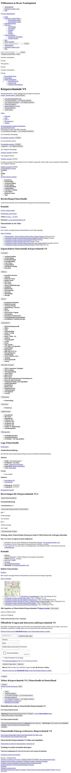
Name (4, 643)
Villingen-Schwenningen (16, 464)
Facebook (3, 766)
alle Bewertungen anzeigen (9, 177)
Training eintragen (9, 35)
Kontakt (10, 33)
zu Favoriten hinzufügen (11, 695)
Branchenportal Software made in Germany (23, 770)
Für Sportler (11, 28)
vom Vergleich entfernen (27, 102)
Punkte (10, 32)
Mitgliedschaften (5, 411)
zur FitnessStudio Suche (8, 128)
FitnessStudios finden (14, 20)
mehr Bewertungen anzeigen (9, 531)
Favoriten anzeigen (10, 697)
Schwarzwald (8, 482)
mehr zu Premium (6, 233)
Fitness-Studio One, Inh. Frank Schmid (34, 243)
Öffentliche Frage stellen (11, 702)
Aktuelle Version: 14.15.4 (52, 770)
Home (6, 17)
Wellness (3, 272)
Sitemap (31, 765)
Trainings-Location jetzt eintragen (10, 754)
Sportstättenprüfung (10, 23)
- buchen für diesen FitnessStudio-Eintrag (15, 725)
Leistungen (4, 253)
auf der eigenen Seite (55, 723)
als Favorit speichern (10, 100)
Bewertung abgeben (10, 104)
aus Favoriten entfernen (26, 695)
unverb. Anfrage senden (8, 95)
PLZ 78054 (16, 462)
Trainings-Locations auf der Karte (10, 759)
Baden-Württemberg (19, 466)
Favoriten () (9, 743)
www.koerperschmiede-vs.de (12, 98)
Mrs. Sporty (26, 598)
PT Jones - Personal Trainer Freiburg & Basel (36, 601)
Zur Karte (7, 562)
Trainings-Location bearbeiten (9, 763)
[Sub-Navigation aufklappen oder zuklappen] (11, 25)
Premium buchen (13, 38)
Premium (10, 30)
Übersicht (7, 116)
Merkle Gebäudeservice (30, 599)
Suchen (26, 43)
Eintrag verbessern (10, 108)
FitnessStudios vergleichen (12, 701)
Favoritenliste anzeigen (8, 137)
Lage (5, 118)
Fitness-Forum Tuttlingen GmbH (32, 238)
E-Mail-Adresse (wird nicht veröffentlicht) (14, 647)
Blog (5, 40)
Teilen (6, 691)
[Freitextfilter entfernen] (19, 52)
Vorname (4, 639)
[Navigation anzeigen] (1, 688)
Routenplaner (5, 447)
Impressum (9, 765)
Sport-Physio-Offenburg (30, 604)
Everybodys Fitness (29, 245)
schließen (17, 137)
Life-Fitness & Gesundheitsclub (30, 596)
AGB (21, 658)
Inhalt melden (8, 110)
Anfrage (6, 123)
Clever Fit (26, 241)
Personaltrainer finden (14, 22)
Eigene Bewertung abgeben (8, 498)
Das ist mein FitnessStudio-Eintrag (21, 735)
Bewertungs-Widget (24, 763)
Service (3, 299)
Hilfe (5, 10)
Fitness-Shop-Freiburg (29, 603)
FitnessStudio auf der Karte (9, 213)
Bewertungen (8, 121)
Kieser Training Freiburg (37, 236)
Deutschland (12, 468)
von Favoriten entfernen (24, 100)
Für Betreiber (12, 27)
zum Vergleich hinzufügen (12, 102)
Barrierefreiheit (9, 7)
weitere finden (43, 713)
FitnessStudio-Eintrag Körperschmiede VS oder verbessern (21, 723)
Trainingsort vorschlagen (15, 37)
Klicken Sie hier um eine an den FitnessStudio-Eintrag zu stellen (25, 631)
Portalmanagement (36, 763)
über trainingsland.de (46, 759)
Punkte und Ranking (17, 761)
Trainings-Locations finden (12, 18)
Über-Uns (7, 25)
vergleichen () (25, 743)
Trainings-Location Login (11, 9)
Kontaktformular (9, 547)
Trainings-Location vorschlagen (32, 761)
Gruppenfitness (5, 323)
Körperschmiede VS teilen (12, 106)
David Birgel (27, 240)
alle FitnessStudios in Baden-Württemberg (13, 126)
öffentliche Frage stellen (25, 636)
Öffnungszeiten (5, 432)
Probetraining (5, 397)
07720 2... (9, 217)
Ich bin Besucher (14, 736)
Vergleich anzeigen (6, 152)
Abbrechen (20, 664)
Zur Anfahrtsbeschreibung (12, 563)
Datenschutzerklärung (11, 661)
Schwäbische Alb (9, 480)
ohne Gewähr (44, 608)
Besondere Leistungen (7, 365)
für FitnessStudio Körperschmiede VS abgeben (17, 713)
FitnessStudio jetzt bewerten (14, 509)
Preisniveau (4, 404)
